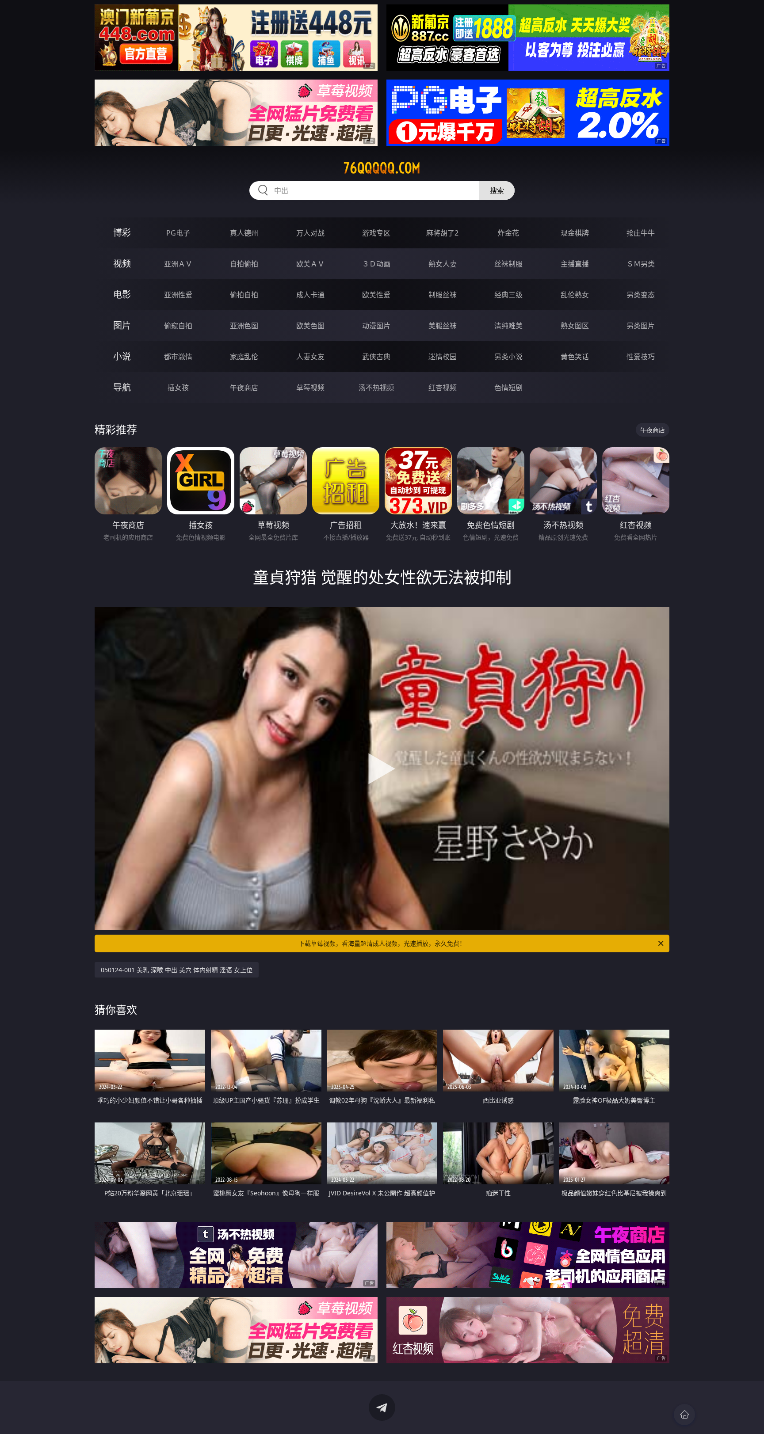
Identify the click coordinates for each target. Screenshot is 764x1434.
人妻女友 (310, 356)
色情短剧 (508, 387)
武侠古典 (376, 356)
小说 (122, 356)
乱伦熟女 (575, 295)
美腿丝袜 (442, 326)
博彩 (122, 233)
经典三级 (508, 295)
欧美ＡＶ (310, 264)
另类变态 (640, 295)
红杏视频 (442, 387)
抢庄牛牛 (640, 233)
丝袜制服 (508, 264)
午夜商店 (244, 387)
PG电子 (178, 233)
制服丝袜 (442, 295)
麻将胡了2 (442, 233)
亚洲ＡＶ (178, 264)
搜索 (497, 190)
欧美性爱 (376, 295)
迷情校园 (442, 356)
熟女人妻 (442, 264)
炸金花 (508, 233)
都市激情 (178, 356)
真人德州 (244, 233)
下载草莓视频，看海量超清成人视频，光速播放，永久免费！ (382, 943)
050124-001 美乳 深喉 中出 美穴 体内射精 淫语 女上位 (176, 970)
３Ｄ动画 (376, 264)
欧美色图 (310, 326)
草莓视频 (310, 387)
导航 (122, 387)
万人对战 (310, 233)
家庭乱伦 (244, 356)
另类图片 (640, 326)
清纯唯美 (508, 326)
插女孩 (178, 387)
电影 (122, 294)
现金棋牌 (575, 233)
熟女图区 (575, 326)
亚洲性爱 (178, 295)
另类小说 (508, 356)
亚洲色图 (244, 326)
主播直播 (575, 264)
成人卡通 (310, 295)
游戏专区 (376, 233)
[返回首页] (684, 1414)
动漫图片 (376, 326)
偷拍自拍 (244, 295)
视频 (122, 264)
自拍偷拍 (244, 264)
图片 (122, 325)
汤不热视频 (376, 387)
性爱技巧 (640, 356)
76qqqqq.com (382, 168)
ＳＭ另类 (640, 264)
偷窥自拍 (178, 326)
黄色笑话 (575, 356)
